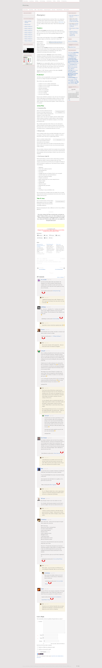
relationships (71, 77)
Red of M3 (72, 15)
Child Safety (42, 260)
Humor (69, 66)
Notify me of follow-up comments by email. (47, 647)
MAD (35, 9)
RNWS (77, 77)
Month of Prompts (75, 70)
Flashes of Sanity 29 (28, 28)
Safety (59, 261)
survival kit (39, 263)
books (72, 57)
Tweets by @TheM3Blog (72, 41)
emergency (41, 261)
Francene (43, 329)
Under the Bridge (56, 318)
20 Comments (62, 258)
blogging (70, 55)
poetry (70, 73)
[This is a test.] (61, 248)
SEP (72, 80)
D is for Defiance (42, 269)
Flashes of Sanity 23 (28, 40)
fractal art (72, 62)
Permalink (45, 258)
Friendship (72, 64)
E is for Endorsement (59, 269)
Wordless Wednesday (59, 9)
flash (73, 60)
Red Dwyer (72, 74)
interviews (75, 65)
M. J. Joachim (44, 279)
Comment (40, 622)
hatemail (76, 64)
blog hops (74, 55)
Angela (42, 588)
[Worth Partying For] (51, 248)
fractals (75, 63)
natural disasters (48, 261)
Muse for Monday (40, 9)
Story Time (53, 9)
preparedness (55, 261)
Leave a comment (60, 277)
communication (72, 58)
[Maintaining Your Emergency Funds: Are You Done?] (42, 249)
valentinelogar (44, 519)
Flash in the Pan (25, 9)
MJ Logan (43, 498)
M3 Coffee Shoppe (72, 67)
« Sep (69, 100)
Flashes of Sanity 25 (28, 36)
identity (72, 65)
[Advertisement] (50, 225)
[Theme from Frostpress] (78, 666)
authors (74, 54)
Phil (70, 28)
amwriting (76, 52)
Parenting (70, 71)
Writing (76, 83)
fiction (70, 60)
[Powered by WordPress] (77, 666)
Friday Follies (31, 9)
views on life (74, 82)
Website (40, 641)
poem (74, 72)
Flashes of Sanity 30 (28, 26)
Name (40, 635)
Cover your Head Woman (57, 558)
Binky (42, 468)
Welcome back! (27, 24)
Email (40, 638)
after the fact (61, 22)
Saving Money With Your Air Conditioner (74, 25)
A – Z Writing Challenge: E (56, 336)
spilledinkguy (43, 307)
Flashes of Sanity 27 (28, 32)
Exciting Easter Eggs (57, 290)
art (72, 54)
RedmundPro (70, 76)
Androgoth (43, 350)
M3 (69, 67)
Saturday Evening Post (47, 9)
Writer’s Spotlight (66, 9)
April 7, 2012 (46, 588)
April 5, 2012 (49, 279)
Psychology (75, 73)
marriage (70, 70)
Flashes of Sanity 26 (28, 34)
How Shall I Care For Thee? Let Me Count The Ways (74, 20)
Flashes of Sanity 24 (28, 38)
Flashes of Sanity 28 (28, 30)
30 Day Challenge (70, 52)
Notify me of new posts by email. (45, 649)
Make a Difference (49, 260)
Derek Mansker (44, 437)
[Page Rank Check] (72, 47)
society (74, 80)
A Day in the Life (56, 453)
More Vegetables (53, 484)
